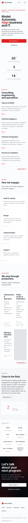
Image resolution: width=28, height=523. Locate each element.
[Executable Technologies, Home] (7, 2)
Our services (14, 41)
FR (21, 2)
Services (9, 507)
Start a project (14, 485)
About (22, 507)
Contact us (14, 45)
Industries (16, 507)
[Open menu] (24, 2)
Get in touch (7, 397)
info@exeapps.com (6, 520)
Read (4, 114)
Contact (4, 511)
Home (3, 507)
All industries (21, 363)
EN (19, 2)
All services (22, 169)
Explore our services (14, 489)
